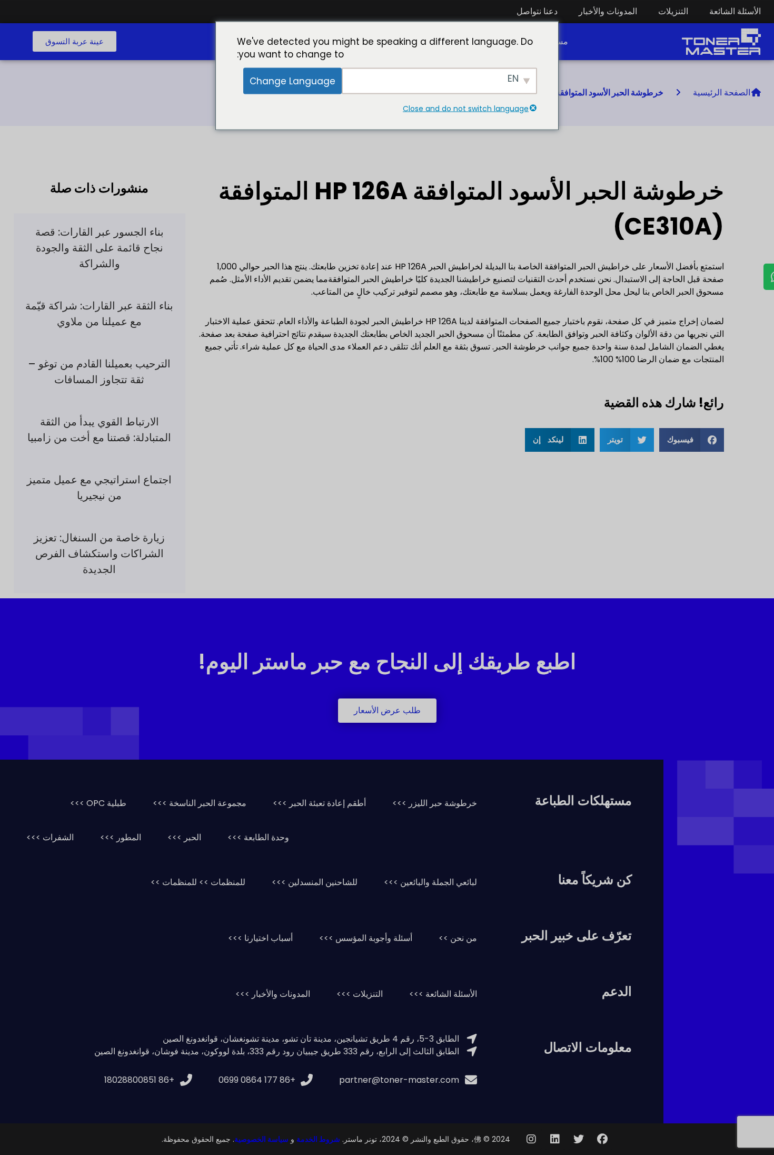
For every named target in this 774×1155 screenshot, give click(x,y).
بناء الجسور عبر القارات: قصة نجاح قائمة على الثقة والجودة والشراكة (99, 248)
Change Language (292, 80)
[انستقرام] (531, 1139)
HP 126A (441, 321)
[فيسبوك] (602, 1139)
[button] (74, 41)
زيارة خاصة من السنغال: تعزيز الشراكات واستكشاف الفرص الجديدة (99, 553)
